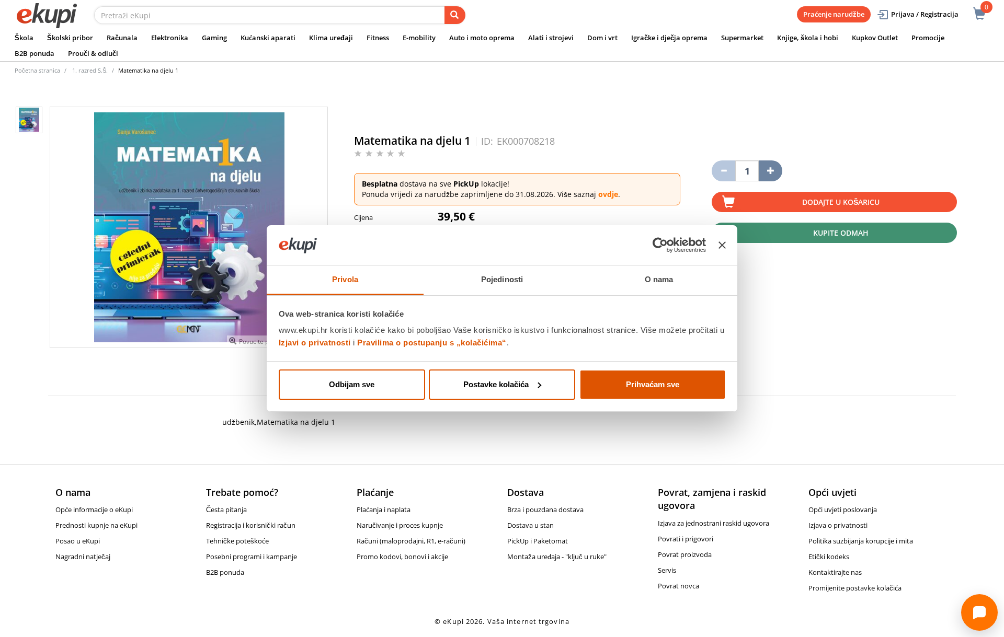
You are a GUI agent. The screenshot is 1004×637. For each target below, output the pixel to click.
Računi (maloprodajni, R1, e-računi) (411, 541)
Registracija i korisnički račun (250, 525)
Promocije (927, 37)
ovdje (608, 194)
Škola (24, 37)
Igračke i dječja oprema (669, 37)
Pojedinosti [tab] (502, 279)
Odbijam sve (351, 384)
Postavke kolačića (496, 384)
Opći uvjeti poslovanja (842, 509)
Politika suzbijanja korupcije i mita (860, 541)
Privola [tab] (345, 279)
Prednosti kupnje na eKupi (96, 525)
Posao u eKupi (77, 541)
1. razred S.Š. (90, 70)
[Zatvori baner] (722, 245)
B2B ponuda (34, 53)
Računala (122, 37)
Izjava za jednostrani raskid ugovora (713, 523)
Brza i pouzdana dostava (545, 509)
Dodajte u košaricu (841, 202)
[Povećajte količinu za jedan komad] (770, 170)
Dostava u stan (530, 525)
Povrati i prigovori (685, 538)
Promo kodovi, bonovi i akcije (402, 556)
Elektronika (169, 37)
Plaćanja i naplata (383, 509)
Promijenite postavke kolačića (855, 588)
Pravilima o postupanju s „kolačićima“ (432, 342)
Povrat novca (678, 585)
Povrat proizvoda (685, 554)
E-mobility (419, 37)
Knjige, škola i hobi (807, 37)
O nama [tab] (659, 279)
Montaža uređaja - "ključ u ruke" (557, 556)
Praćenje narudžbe (833, 14)
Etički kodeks (828, 556)
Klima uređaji (331, 37)
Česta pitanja (226, 509)
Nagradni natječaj (82, 556)
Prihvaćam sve (652, 384)
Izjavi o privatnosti (315, 342)
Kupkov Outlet (875, 37)
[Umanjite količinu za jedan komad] (723, 170)
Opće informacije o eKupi (94, 509)
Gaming (214, 37)
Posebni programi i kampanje (251, 556)
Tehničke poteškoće (237, 541)
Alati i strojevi (551, 37)
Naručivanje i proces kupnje (400, 525)
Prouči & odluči (93, 53)
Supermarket (742, 37)
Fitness (378, 37)
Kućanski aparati (268, 37)
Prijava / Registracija (925, 14)
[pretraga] (454, 15)
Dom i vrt (602, 37)
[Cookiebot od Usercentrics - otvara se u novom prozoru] (660, 245)
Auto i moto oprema (482, 37)
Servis (667, 570)
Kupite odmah (841, 233)
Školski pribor (70, 37)
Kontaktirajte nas (835, 572)
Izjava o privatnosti (838, 525)
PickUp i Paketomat (537, 541)
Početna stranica (37, 70)
